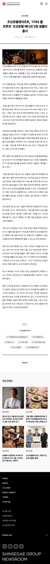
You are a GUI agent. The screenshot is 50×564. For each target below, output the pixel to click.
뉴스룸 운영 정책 (8, 525)
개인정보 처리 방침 (9, 521)
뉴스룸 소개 (6, 511)
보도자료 (25, 16)
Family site (7, 535)
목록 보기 (25, 363)
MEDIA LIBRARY (9, 493)
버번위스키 (10, 342)
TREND (5, 497)
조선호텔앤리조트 (29, 37)
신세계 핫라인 (7, 516)
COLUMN (6, 488)
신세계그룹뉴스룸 (39, 342)
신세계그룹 (23, 342)
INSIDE (5, 483)
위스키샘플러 (17, 347)
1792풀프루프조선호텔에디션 (17, 337)
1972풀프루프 (38, 337)
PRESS (5, 479)
